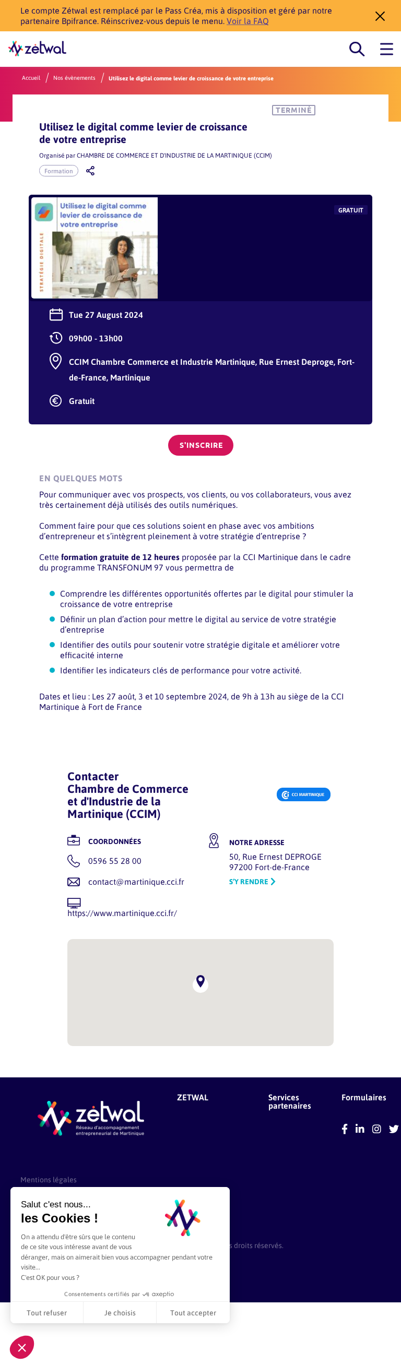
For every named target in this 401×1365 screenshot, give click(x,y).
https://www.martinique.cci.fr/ (122, 912)
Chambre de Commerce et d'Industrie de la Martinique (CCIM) (174, 155)
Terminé (294, 110)
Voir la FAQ (248, 20)
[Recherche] (356, 49)
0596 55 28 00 (114, 860)
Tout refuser (47, 1312)
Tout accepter (193, 1312)
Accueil (31, 77)
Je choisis (120, 1312)
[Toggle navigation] (386, 49)
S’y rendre (248, 881)
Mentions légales (48, 1179)
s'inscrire (201, 445)
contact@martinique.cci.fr (136, 881)
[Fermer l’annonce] (377, 15)
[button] (21, 1347)
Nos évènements (74, 77)
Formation (58, 171)
